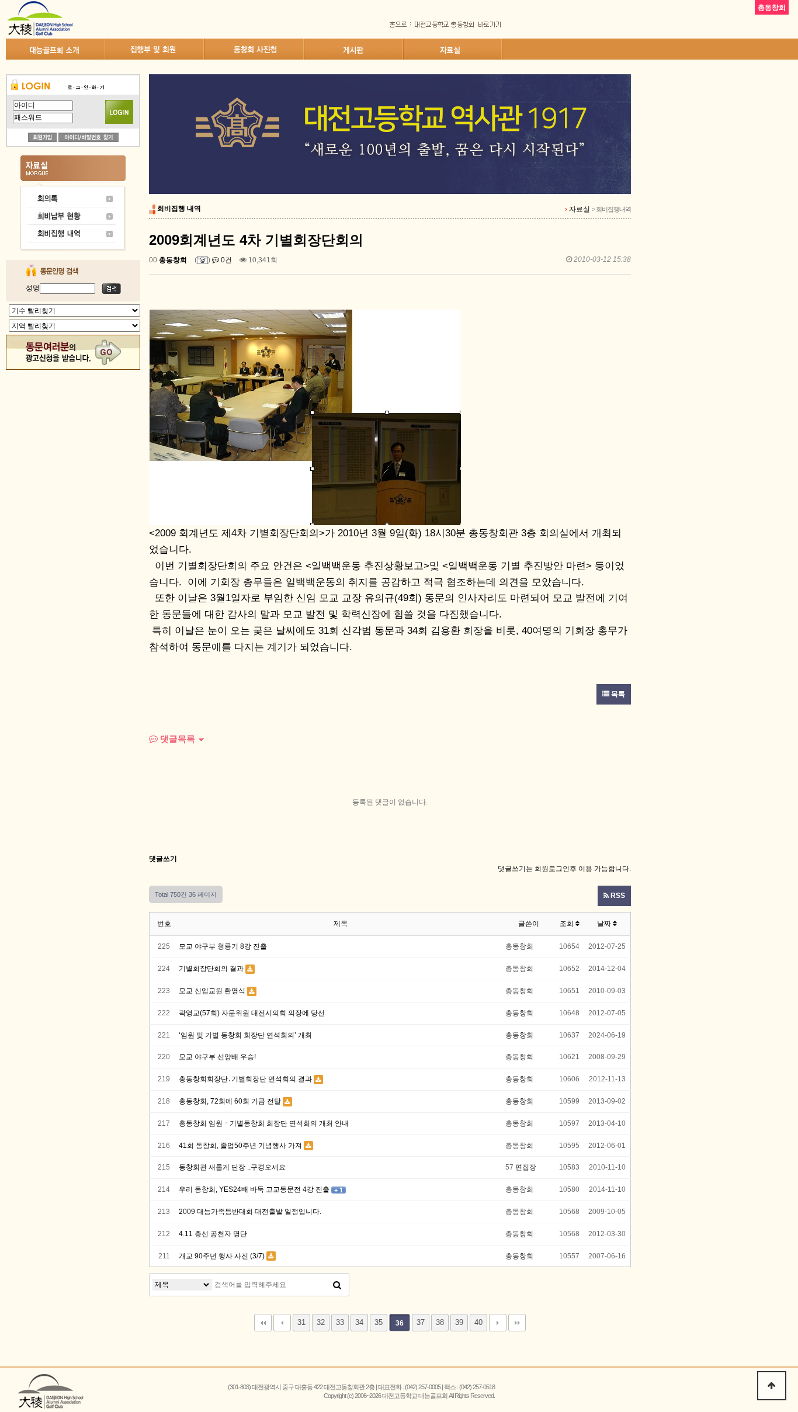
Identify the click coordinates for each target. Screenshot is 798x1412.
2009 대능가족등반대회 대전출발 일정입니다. (250, 1212)
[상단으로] (771, 1385)
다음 (497, 1322)
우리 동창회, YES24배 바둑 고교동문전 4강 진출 (254, 1189)
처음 (263, 1322)
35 (378, 1322)
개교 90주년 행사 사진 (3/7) (222, 1256)
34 (359, 1322)
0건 (225, 260)
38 (440, 1322)
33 (340, 1322)
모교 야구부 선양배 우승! (217, 1057)
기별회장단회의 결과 (211, 969)
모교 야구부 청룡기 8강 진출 (223, 946)
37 (421, 1322)
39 (459, 1322)
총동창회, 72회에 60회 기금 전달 (230, 1101)
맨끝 (517, 1322)
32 (321, 1322)
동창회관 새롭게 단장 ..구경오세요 (232, 1167)
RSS (617, 895)
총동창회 (173, 260)
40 (478, 1322)
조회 (567, 924)
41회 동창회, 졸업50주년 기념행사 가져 (240, 1146)
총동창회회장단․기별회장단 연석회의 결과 (245, 1079)
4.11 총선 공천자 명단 (213, 1234)
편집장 (525, 1167)
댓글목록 (176, 739)
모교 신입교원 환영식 (212, 991)
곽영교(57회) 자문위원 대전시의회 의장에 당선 (252, 1013)
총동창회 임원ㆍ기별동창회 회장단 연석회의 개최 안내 (264, 1123)
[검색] (337, 1285)
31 (301, 1322)
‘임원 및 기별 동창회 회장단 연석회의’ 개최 (245, 1035)
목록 (617, 694)
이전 (282, 1322)
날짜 (605, 924)
